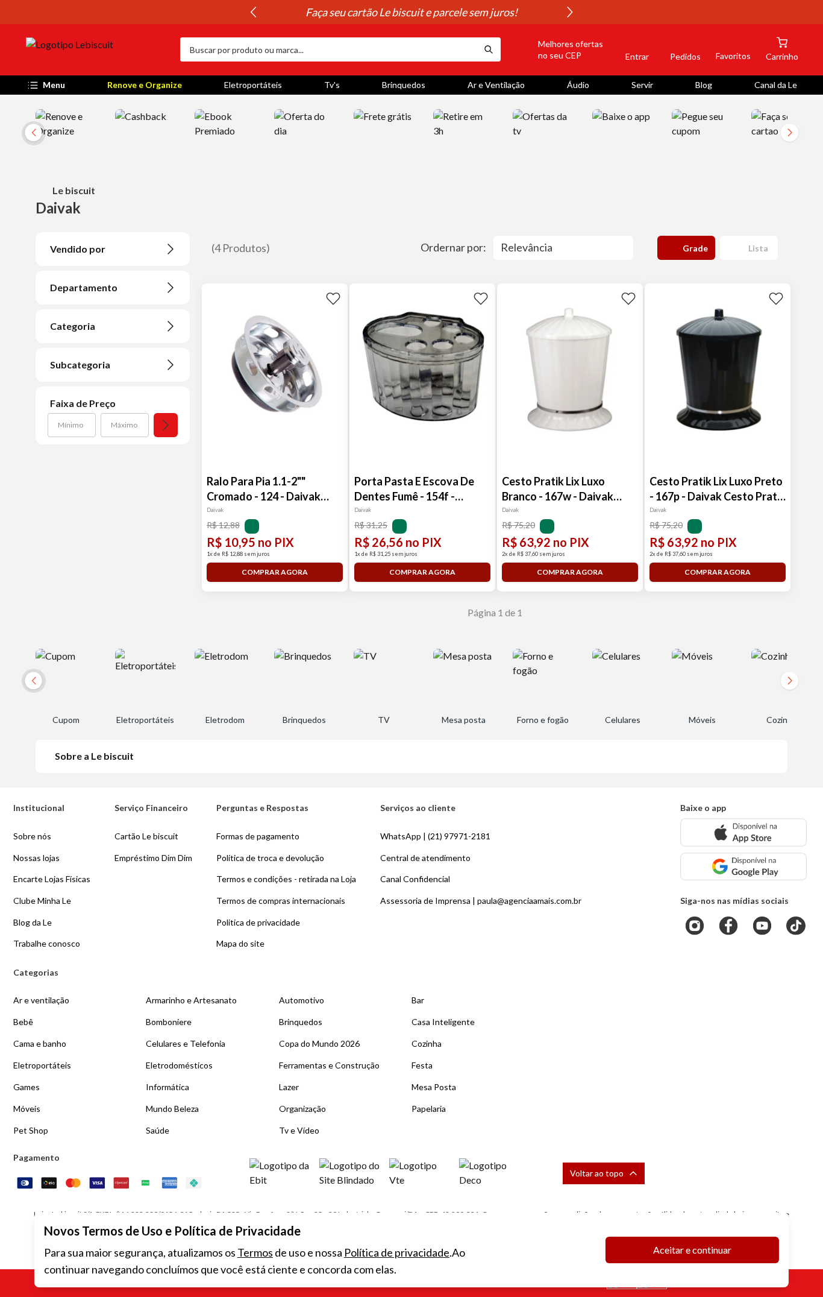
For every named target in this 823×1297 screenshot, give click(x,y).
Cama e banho (39, 1043)
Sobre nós (32, 836)
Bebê (23, 1022)
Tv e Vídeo (299, 1130)
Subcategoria (80, 364)
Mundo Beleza (172, 1108)
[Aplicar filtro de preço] (166, 425)
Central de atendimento (425, 858)
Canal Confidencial (415, 879)
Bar (417, 1000)
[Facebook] (728, 925)
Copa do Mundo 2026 (319, 1043)
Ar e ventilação (41, 1000)
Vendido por (77, 248)
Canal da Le (775, 85)
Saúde (157, 1130)
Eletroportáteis (253, 85)
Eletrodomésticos (179, 1065)
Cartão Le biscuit (146, 836)
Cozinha (426, 1043)
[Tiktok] (795, 925)
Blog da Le (32, 922)
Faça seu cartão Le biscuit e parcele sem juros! (411, 12)
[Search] (489, 49)
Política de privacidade (396, 1252)
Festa (422, 1065)
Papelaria (428, 1108)
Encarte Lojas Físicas (51, 879)
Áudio (578, 85)
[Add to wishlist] (333, 298)
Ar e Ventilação (496, 85)
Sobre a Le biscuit (94, 756)
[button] (556, 49)
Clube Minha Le (42, 900)
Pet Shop (30, 1130)
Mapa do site (240, 943)
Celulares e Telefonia (185, 1043)
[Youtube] (762, 925)
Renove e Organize (144, 85)
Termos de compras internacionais (280, 900)
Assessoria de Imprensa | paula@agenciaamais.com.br (480, 900)
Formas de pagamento (257, 836)
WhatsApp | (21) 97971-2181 (435, 836)
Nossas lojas (36, 858)
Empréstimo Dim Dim (153, 858)
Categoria (72, 326)
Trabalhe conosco (46, 943)
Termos (255, 1252)
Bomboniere (169, 1022)
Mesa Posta (433, 1087)
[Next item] (570, 12)
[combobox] (328, 49)
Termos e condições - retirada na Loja (286, 879)
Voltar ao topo (597, 1173)
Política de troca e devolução (270, 858)
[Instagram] (694, 925)
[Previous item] (253, 12)
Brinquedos (403, 85)
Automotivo (301, 1000)
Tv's (332, 85)
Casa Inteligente (443, 1022)
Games (26, 1087)
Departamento (83, 287)
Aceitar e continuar (692, 1249)
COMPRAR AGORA (275, 571)
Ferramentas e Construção (329, 1065)
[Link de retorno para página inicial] (98, 49)
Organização (302, 1108)
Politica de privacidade (258, 922)
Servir (642, 85)
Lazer (289, 1087)
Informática (167, 1087)
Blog (703, 85)
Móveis (26, 1108)
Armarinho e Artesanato (191, 1000)
